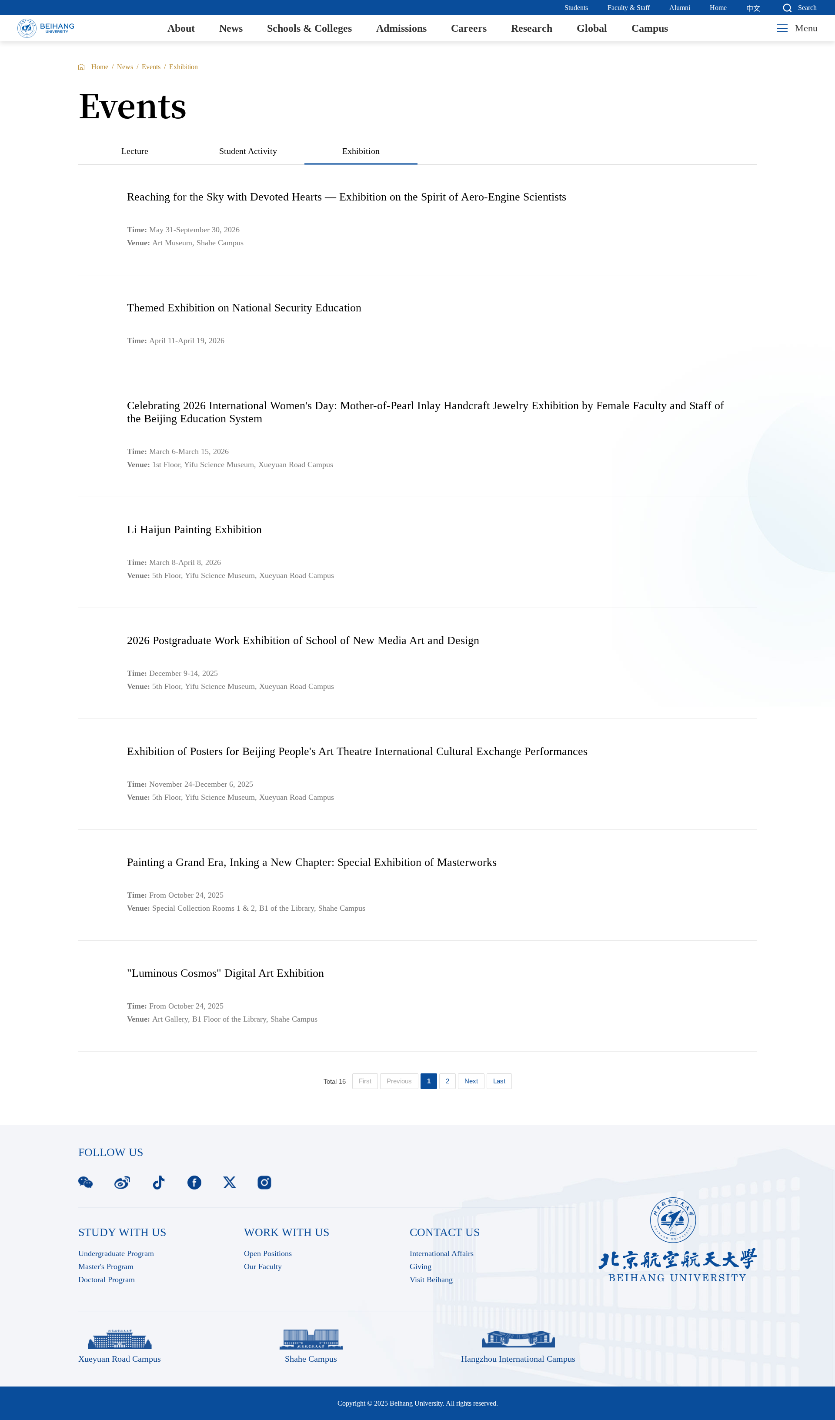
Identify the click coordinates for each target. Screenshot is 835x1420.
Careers (469, 28)
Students (576, 7)
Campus (649, 28)
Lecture (134, 151)
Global (592, 28)
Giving (420, 1266)
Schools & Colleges (309, 28)
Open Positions (268, 1253)
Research (531, 28)
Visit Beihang (431, 1279)
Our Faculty (263, 1266)
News (231, 28)
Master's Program (106, 1266)
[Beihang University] (45, 28)
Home (718, 7)
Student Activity (248, 151)
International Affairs (442, 1253)
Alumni (679, 7)
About (181, 28)
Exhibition (183, 66)
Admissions (401, 28)
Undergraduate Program (116, 1253)
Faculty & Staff (629, 7)
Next (471, 1081)
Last (499, 1081)
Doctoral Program (106, 1279)
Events (151, 66)
